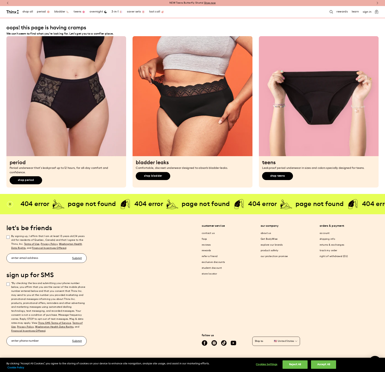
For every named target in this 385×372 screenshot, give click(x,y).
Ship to (259, 341)
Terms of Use (32, 244)
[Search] (331, 12)
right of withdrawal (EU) (334, 256)
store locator (209, 274)
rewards (206, 250)
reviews (206, 245)
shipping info (327, 239)
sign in (367, 11)
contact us (208, 233)
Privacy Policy (49, 244)
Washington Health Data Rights (54, 327)
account (325, 233)
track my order (328, 250)
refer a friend (210, 256)
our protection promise (274, 256)
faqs (204, 239)
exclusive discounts (213, 262)
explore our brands (272, 245)
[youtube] (233, 343)
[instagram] (214, 343)
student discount (212, 268)
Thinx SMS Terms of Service (54, 323)
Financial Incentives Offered (49, 248)
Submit (77, 258)
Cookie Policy (15, 367)
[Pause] (10, 204)
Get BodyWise (269, 239)
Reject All (295, 364)
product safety (270, 250)
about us (266, 233)
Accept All (323, 364)
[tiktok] (224, 343)
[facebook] (204, 343)
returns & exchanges (332, 245)
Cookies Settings (266, 364)
